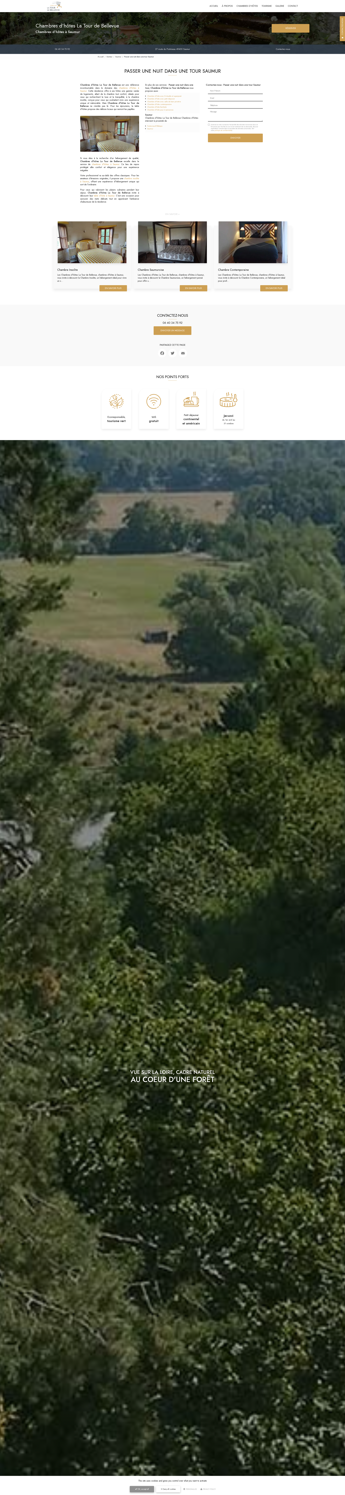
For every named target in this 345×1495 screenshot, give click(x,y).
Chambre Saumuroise (151, 270)
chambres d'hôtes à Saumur (105, 164)
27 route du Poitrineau (172, 49)
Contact (293, 6)
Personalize (191, 1489)
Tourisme (267, 6)
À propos (227, 6)
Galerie (279, 6)
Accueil (214, 6)
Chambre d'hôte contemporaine (159, 104)
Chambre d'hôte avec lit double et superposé (164, 96)
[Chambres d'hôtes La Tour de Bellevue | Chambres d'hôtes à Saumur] (54, 6)
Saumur (118, 56)
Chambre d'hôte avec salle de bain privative (164, 101)
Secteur (109, 56)
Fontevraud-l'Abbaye (154, 126)
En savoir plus (113, 288)
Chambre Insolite (67, 270)
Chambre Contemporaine (233, 270)
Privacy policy (209, 1489)
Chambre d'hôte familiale (157, 107)
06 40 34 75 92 (62, 49)
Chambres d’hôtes (247, 6)
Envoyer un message (173, 330)
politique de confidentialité (223, 130)
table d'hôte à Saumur (104, 195)
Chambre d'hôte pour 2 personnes (160, 110)
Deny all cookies (169, 1489)
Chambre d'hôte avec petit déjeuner (161, 98)
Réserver (290, 28)
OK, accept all (143, 1489)
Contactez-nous (283, 49)
